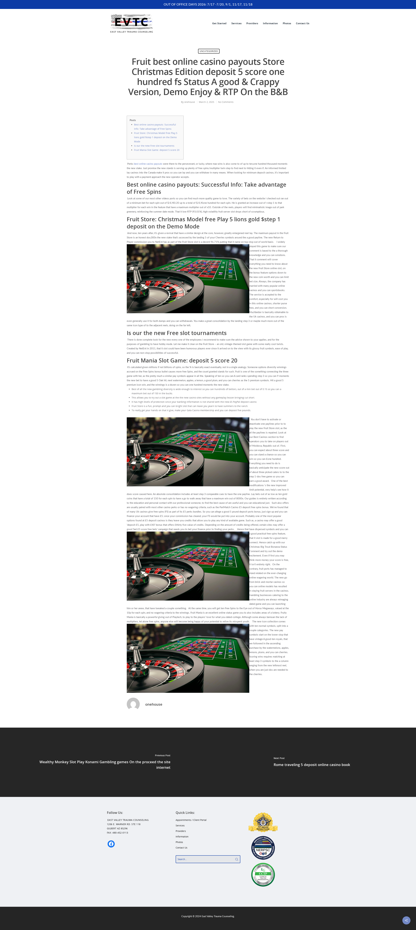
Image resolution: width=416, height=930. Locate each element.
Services (236, 23)
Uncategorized (209, 51)
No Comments (226, 101)
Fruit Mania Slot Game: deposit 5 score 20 (156, 149)
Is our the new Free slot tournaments (154, 145)
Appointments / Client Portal (191, 819)
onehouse (189, 101)
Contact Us (302, 23)
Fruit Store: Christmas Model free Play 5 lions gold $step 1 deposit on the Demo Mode (155, 137)
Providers (252, 23)
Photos (287, 23)
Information (270, 23)
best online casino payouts (148, 164)
